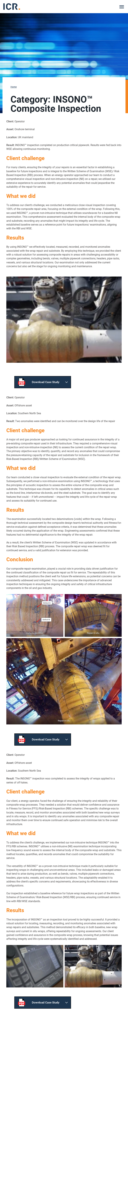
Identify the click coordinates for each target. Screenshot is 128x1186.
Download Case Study (45, 382)
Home (13, 87)
